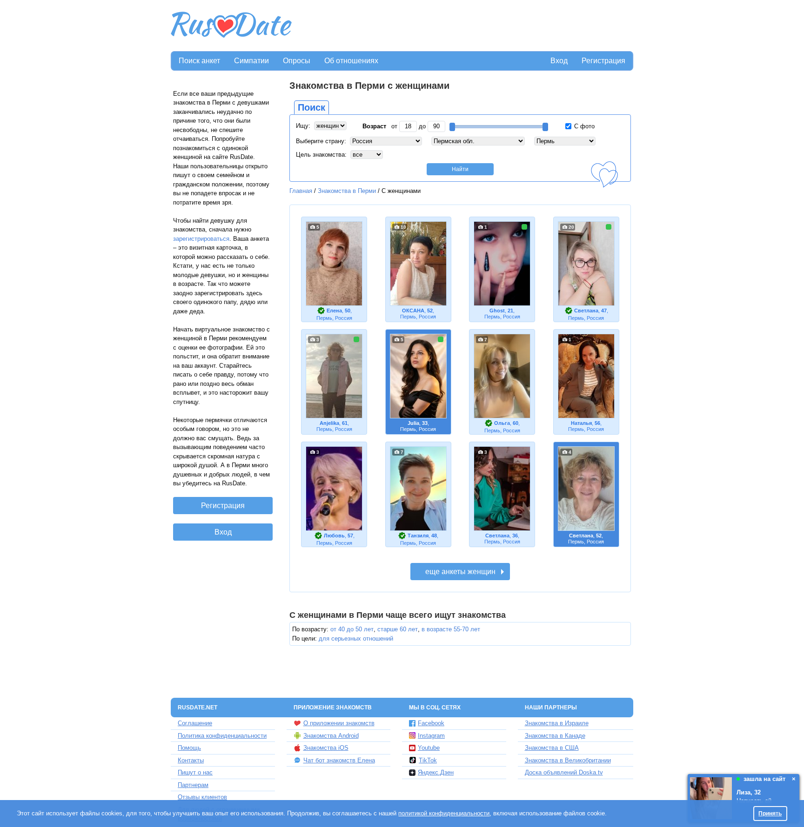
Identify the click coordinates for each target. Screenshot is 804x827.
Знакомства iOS (325, 747)
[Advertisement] (463, 26)
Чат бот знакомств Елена (339, 760)
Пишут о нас (195, 772)
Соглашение (195, 723)
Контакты (191, 760)
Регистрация (603, 61)
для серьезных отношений (356, 638)
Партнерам (193, 784)
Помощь (189, 747)
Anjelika (329, 423)
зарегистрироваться (201, 238)
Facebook (431, 723)
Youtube (429, 747)
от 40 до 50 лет (352, 629)
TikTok (428, 760)
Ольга (502, 423)
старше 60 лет (397, 629)
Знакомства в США (552, 747)
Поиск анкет (199, 61)
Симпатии (251, 61)
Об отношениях (351, 61)
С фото (583, 126)
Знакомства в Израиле (557, 723)
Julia (413, 423)
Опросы (296, 61)
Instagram (431, 735)
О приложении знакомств (339, 723)
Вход (559, 61)
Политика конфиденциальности (222, 735)
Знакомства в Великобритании (568, 760)
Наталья (581, 423)
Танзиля (418, 535)
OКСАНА (413, 310)
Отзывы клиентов (202, 797)
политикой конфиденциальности (443, 813)
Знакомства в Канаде (555, 735)
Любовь (334, 535)
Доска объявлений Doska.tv (564, 772)
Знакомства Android (331, 735)
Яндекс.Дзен (436, 772)
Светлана (586, 310)
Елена (334, 310)
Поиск (311, 107)
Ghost (497, 310)
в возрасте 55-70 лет (451, 629)
